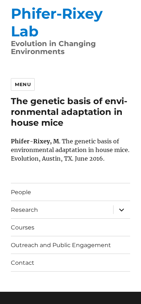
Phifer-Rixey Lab (57, 22)
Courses (22, 227)
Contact (22, 262)
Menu (23, 84)
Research (24, 209)
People (21, 192)
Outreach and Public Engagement (61, 245)
